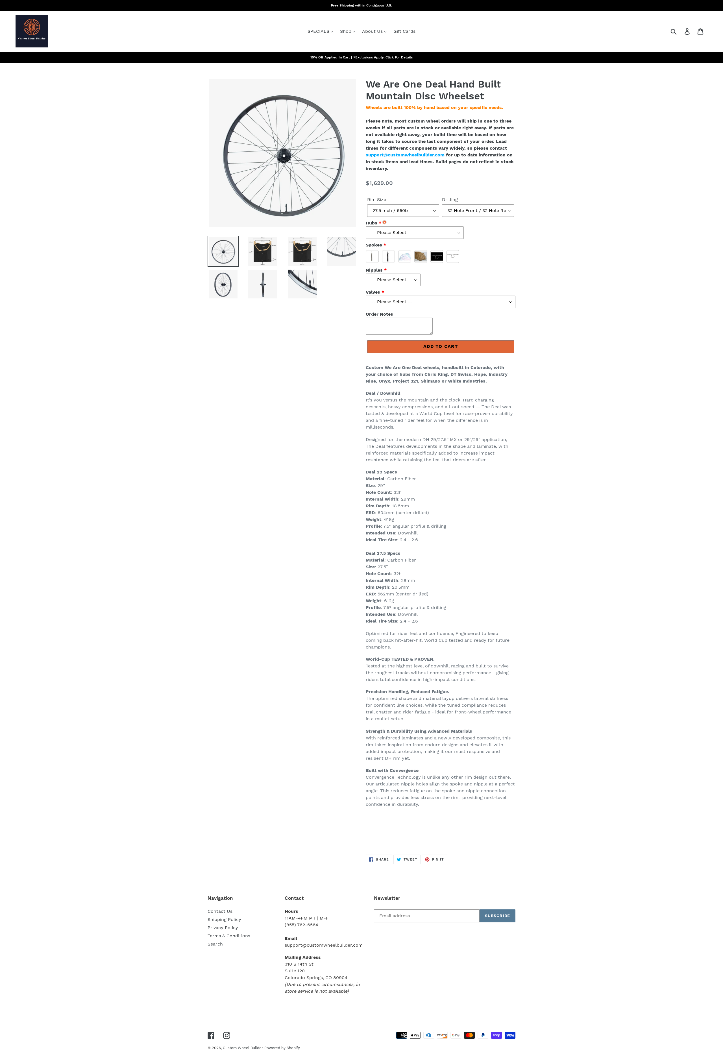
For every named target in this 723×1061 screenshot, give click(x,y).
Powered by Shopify (282, 1048)
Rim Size (376, 199)
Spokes (374, 245)
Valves (373, 292)
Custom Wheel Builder (243, 1048)
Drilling (450, 199)
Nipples (374, 270)
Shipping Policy (224, 919)
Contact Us (220, 911)
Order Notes (379, 314)
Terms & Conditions (229, 935)
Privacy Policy (223, 927)
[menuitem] (320, 31)
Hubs (371, 223)
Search (215, 944)
